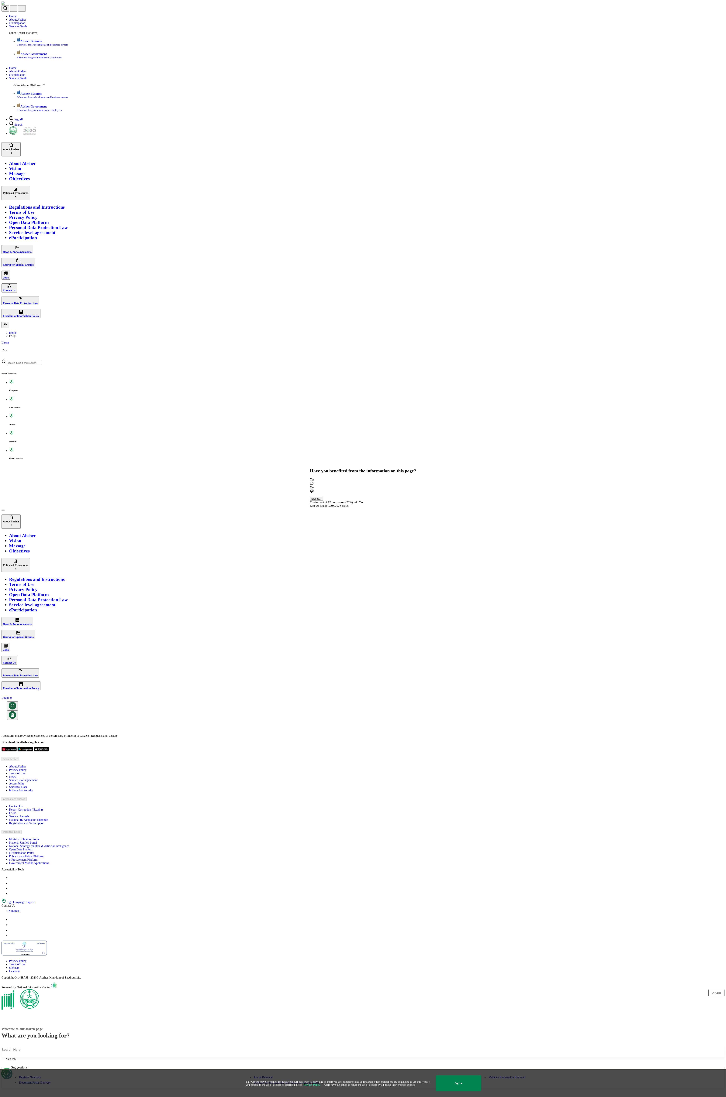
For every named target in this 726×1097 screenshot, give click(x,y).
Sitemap (14, 967)
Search (18, 124)
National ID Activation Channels (28, 819)
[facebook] (11, 930)
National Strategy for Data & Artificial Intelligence (39, 846)
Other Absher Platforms (23, 32)
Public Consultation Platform (26, 856)
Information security (21, 790)
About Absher (17, 19)
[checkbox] (363, 482)
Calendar (14, 971)
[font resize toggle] (11, 883)
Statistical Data (18, 786)
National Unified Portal (23, 842)
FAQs (12, 813)
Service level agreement (23, 780)
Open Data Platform (21, 849)
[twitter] (11, 924)
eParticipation (17, 23)
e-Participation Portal (21, 852)
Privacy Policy (17, 769)
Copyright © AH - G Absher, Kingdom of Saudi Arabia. (41, 977)
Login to (7, 697)
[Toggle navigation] (22, 8)
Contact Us (15, 806)
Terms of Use (17, 773)
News (12, 776)
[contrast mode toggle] (11, 877)
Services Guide (18, 26)
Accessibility (16, 783)
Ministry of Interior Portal (24, 839)
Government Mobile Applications (29, 863)
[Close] (3, 510)
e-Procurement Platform (23, 859)
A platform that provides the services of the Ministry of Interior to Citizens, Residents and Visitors (59, 735)
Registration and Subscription (26, 823)
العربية (18, 119)
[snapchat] (11, 935)
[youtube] (11, 919)
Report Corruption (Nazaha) (26, 809)
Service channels (19, 816)
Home (12, 16)
